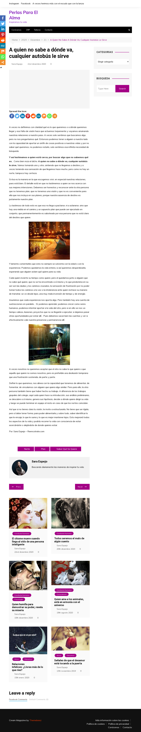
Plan (43, 449)
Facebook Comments (18, 699)
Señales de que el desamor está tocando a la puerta (69, 662)
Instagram (14, 3)
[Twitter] (17, 116)
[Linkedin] (22, 116)
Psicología (18, 599)
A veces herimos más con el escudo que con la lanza (58, 3)
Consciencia (62, 594)
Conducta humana (21, 533)
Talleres (37, 30)
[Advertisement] (49, 89)
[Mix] (44, 116)
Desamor (28, 659)
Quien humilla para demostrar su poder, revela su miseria (27, 607)
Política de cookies (96, 724)
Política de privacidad (118, 724)
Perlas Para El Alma (23, 15)
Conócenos (16, 30)
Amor (16, 659)
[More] (54, 116)
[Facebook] (11, 116)
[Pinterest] (27, 116)
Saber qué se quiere (67, 449)
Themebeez (35, 720)
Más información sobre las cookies (112, 720)
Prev (18, 487)
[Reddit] (33, 116)
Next (80, 487)
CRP (28, 30)
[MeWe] (38, 116)
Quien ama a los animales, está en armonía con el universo (69, 602)
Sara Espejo (17, 64)
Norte (27, 449)
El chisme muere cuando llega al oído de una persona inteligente (28, 541)
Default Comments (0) (38, 699)
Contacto (48, 30)
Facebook (26, 3)
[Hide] (1, 67)
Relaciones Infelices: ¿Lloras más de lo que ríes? (27, 667)
